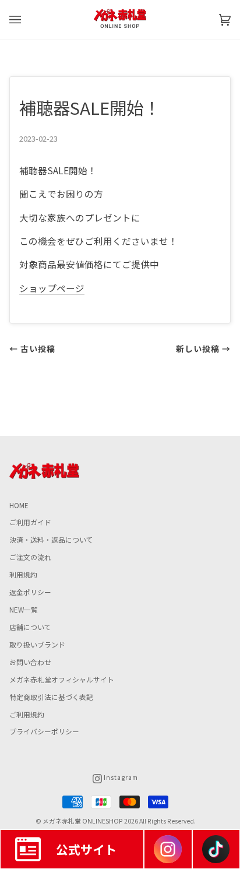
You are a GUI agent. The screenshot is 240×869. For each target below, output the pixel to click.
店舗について (30, 627)
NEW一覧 (23, 609)
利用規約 (23, 574)
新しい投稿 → (203, 348)
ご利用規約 (26, 714)
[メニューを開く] (26, 19)
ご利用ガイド (30, 522)
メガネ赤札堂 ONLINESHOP (83, 821)
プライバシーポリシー (44, 731)
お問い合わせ (30, 662)
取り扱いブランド (37, 644)
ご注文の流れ (30, 557)
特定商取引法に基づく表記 (51, 697)
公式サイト (86, 849)
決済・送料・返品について (51, 539)
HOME (19, 505)
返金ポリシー (30, 592)
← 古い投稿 (32, 348)
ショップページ (51, 288)
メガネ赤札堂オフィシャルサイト (61, 679)
